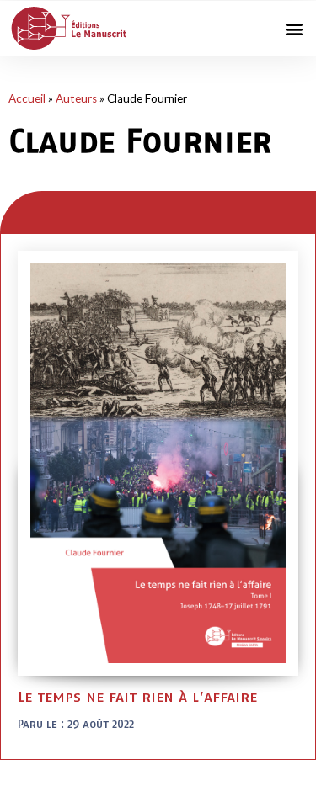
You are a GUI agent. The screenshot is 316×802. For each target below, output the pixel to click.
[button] (294, 28)
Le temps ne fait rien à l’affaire (137, 696)
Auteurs (76, 98)
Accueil (27, 98)
